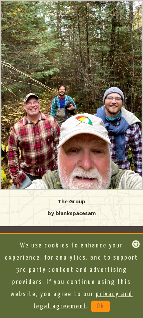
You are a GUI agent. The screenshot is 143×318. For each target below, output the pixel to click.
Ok (100, 306)
